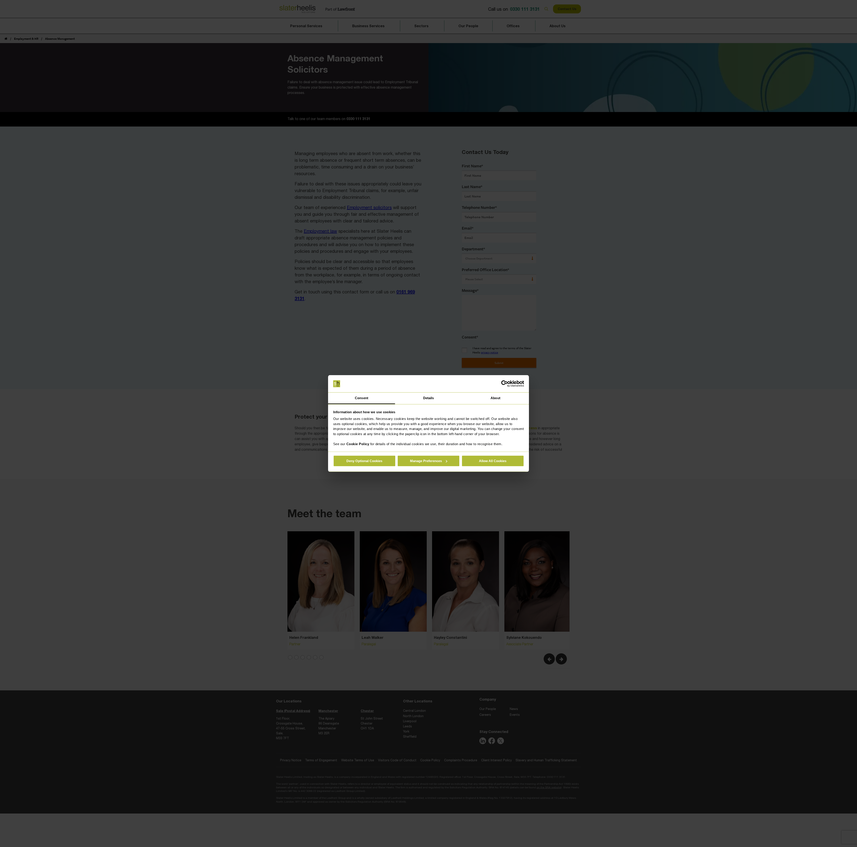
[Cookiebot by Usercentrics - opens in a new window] (504, 383)
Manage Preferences (426, 461)
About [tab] (495, 398)
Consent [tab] (361, 398)
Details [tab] (428, 398)
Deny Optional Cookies (364, 461)
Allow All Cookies (492, 461)
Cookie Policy (357, 444)
